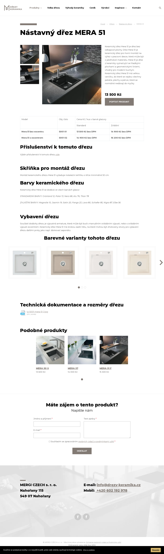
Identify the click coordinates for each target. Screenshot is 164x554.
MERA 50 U (42, 368)
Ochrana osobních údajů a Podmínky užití (103, 542)
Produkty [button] (35, 8)
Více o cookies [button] (89, 550)
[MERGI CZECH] (13, 8)
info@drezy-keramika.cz (119, 485)
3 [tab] (85, 287)
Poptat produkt (119, 102)
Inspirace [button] (120, 8)
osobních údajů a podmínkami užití (96, 441)
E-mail (37, 430)
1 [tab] (79, 287)
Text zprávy (90, 419)
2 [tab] (82, 287)
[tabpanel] (24, 262)
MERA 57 (73, 368)
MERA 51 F (106, 368)
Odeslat (82, 451)
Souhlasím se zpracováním (82, 441)
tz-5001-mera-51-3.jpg (37, 312)
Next (161, 262)
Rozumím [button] (155, 550)
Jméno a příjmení (43, 419)
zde (57, 154)
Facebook (77, 517)
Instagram (86, 517)
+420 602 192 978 (111, 490)
